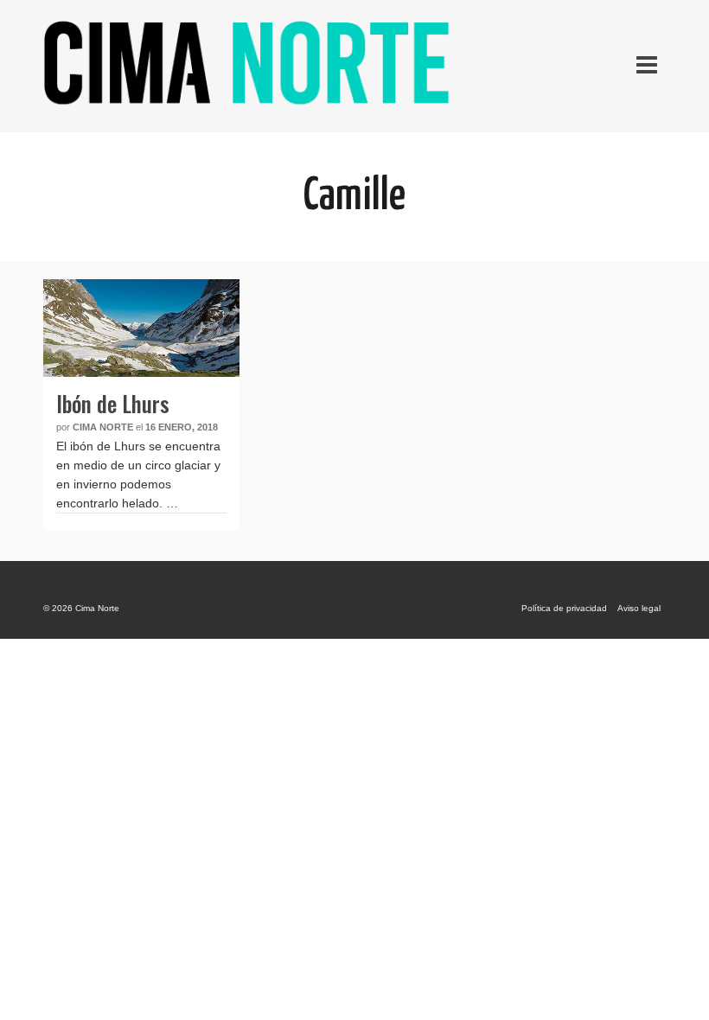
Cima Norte (103, 427)
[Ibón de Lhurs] (141, 328)
